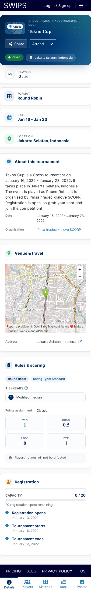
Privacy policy (57, 571)
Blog (31, 571)
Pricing (13, 571)
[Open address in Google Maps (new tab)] (80, 342)
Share (19, 44)
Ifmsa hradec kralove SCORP (59, 229)
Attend (38, 44)
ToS (81, 571)
